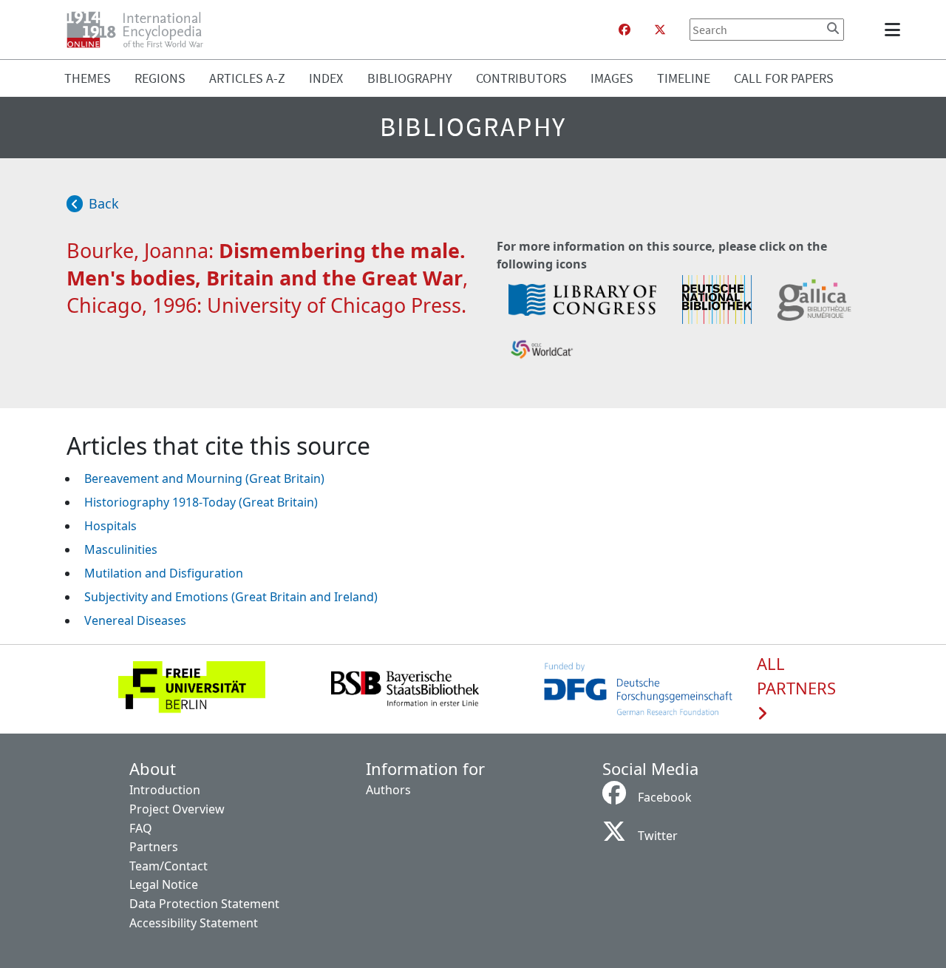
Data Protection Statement (204, 904)
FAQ (140, 828)
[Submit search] (833, 28)
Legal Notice (163, 884)
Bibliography (409, 78)
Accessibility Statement (193, 923)
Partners (153, 847)
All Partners (796, 676)
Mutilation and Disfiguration (163, 573)
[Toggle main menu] (895, 29)
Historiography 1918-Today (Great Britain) (201, 502)
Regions (160, 78)
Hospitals (110, 526)
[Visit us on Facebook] (624, 29)
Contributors (521, 78)
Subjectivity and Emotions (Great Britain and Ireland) (231, 597)
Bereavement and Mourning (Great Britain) (204, 478)
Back (104, 203)
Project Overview (177, 809)
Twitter (658, 835)
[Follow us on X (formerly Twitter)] (660, 29)
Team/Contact (168, 866)
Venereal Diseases (135, 620)
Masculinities (120, 549)
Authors (388, 790)
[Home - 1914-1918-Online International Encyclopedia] (141, 29)
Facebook (665, 797)
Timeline (683, 78)
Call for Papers (784, 78)
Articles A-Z (247, 78)
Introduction (164, 790)
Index (326, 78)
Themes (87, 78)
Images (612, 78)
